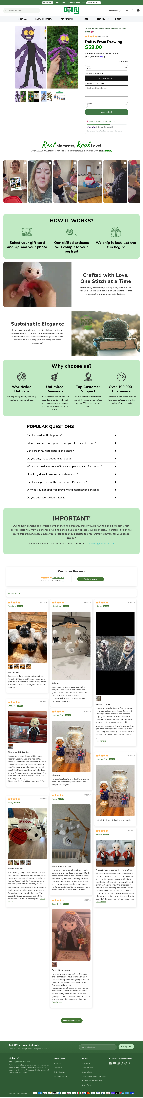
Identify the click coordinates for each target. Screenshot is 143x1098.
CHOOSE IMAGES (106, 78)
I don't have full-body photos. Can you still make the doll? (61, 443)
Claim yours (93, 3)
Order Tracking (59, 1072)
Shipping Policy (87, 1072)
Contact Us (58, 1068)
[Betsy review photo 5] (28, 863)
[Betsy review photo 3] (16, 863)
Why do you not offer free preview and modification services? (63, 490)
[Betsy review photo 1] (27, 833)
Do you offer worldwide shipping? (47, 497)
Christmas (120, 19)
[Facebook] (110, 1063)
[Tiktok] (122, 1063)
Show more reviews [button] (71, 1020)
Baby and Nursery (43, 19)
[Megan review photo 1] (115, 653)
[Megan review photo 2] (98, 698)
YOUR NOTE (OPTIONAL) (95, 84)
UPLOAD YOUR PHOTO (94, 74)
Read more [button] (101, 741)
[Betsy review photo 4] (22, 863)
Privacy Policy (86, 1063)
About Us (57, 1063)
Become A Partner (60, 1076)
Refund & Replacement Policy (92, 1081)
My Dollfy (24, 1093)
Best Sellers (103, 19)
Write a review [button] (90, 579)
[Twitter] (129, 1063)
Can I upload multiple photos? (44, 435)
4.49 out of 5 (58, 577)
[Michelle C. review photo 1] (71, 646)
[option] (46, 58)
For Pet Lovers (68, 19)
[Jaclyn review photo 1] (71, 833)
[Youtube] (114, 1063)
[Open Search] (6, 10)
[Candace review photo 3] (16, 666)
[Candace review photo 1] (27, 637)
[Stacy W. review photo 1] (27, 727)
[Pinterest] (125, 1063)
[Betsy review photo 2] (10, 863)
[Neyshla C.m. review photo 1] (71, 746)
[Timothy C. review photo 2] (54, 964)
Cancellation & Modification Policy (94, 1076)
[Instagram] (118, 1063)
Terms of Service (88, 1068)
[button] (91, 36)
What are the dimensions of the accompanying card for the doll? (65, 466)
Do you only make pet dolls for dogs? (49, 458)
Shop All (22, 19)
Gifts (85, 19)
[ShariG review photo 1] (115, 853)
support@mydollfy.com (101, 543)
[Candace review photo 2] (10, 666)
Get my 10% (126, 1046)
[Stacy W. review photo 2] (10, 746)
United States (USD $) (116, 10)
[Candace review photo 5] (28, 666)
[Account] (133, 10)
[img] (14, 602)
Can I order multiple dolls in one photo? (50, 451)
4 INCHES (91, 68)
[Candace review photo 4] (22, 666)
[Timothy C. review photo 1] (71, 935)
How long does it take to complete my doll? (53, 474)
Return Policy (86, 1085)
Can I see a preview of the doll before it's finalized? (57, 482)
